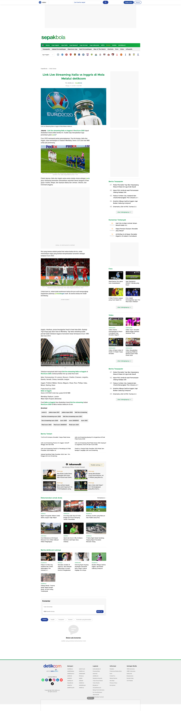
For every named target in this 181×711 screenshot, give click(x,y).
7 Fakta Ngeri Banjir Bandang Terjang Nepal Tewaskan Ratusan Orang (95, 539)
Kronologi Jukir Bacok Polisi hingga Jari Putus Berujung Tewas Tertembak (72, 517)
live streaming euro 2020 (50, 420)
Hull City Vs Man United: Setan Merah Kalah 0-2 (126, 224)
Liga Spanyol (73, 45)
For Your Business (97, 692)
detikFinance (70, 673)
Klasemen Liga (72, 49)
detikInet (69, 676)
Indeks (114, 45)
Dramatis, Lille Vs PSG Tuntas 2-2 (124, 207)
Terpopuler (46, 49)
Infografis (129, 49)
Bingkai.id (95, 685)
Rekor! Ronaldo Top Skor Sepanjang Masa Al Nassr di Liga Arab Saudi (126, 186)
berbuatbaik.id (97, 669)
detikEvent (95, 676)
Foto (116, 49)
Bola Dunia (52, 68)
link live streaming (68, 371)
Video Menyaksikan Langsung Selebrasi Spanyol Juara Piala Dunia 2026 (132, 352)
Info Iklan (112, 680)
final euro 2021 (74, 424)
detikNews (70, 669)
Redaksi (112, 669)
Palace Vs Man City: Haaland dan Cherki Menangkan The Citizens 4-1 (47, 567)
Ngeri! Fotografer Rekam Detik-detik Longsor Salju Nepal (50, 516)
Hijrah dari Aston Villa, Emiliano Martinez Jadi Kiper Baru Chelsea (73, 539)
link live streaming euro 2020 (51, 416)
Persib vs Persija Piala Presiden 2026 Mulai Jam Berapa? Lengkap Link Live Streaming (89, 449)
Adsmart (95, 673)
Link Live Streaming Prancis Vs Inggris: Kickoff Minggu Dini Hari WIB (55, 443)
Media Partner (113, 678)
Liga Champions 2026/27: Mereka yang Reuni (132, 283)
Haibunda (129, 673)
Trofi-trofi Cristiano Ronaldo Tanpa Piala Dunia (55, 437)
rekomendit (96, 694)
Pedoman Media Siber (116, 671)
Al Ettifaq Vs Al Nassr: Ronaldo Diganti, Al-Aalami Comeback (126, 235)
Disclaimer (112, 685)
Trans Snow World (98, 680)
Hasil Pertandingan (85, 49)
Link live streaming (54, 130)
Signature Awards (97, 678)
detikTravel (82, 669)
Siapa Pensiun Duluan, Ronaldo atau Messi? (127, 230)
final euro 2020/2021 (60, 424)
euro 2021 (84, 420)
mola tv (44, 412)
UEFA (102, 45)
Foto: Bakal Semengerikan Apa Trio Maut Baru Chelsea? (133, 299)
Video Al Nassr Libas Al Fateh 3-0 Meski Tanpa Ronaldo (116, 351)
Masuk (138, 2)
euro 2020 (63, 420)
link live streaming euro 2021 (72, 416)
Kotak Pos (112, 676)
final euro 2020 (46, 424)
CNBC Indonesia (131, 671)
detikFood (81, 671)
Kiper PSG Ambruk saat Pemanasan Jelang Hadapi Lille (125, 191)
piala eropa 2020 (67, 412)
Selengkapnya (101, 497)
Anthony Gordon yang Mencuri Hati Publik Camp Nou (95, 516)
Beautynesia (130, 676)
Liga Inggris (55, 45)
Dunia (108, 45)
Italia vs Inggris (66, 130)
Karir (111, 673)
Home (48, 45)
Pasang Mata (96, 671)
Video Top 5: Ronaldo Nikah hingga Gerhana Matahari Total (132, 331)
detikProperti (70, 687)
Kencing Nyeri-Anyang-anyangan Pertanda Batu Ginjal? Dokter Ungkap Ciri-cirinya (82, 567)
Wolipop (81, 676)
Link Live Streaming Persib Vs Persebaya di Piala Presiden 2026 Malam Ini (56, 449)
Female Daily (130, 678)
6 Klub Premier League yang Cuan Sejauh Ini (116, 299)
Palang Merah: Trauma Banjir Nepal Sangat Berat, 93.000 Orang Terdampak (48, 588)
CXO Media (130, 680)
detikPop (81, 687)
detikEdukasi (70, 671)
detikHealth (82, 673)
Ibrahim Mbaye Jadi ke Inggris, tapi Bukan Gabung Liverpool (99, 566)
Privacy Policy (113, 683)
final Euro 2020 (79, 130)
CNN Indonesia (131, 669)
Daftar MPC (128, 2)
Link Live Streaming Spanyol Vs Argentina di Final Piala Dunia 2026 (90, 438)
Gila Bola (110, 49)
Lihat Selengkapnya (123, 212)
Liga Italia (64, 45)
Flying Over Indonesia (98, 690)
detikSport (122, 45)
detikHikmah (82, 685)
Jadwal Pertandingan (59, 49)
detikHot (69, 678)
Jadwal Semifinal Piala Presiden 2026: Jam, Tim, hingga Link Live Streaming (55, 455)
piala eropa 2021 (54, 412)
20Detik (81, 680)
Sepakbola (44, 68)
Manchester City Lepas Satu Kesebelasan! (116, 282)
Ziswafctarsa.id (97, 687)
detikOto (69, 685)
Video (122, 49)
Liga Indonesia (94, 45)
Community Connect (98, 697)
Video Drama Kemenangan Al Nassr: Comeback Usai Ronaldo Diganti (116, 332)
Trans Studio (96, 683)
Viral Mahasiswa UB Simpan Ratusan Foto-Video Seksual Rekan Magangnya (49, 539)
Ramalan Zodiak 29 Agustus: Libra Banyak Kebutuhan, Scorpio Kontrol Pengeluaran (64, 567)
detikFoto (81, 683)
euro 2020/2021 (74, 420)
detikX (80, 678)
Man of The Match (100, 49)
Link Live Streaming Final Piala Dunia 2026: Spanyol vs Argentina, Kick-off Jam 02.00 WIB (90, 443)
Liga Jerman (84, 45)
